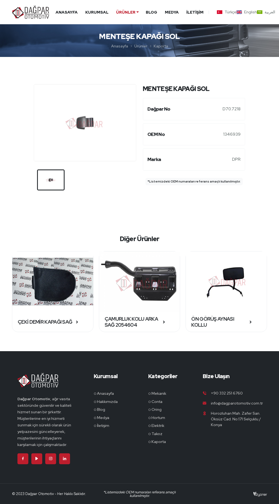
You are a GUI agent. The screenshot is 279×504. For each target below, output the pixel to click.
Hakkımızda (107, 401)
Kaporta (161, 46)
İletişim (195, 12)
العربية (267, 12)
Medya (172, 12)
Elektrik (157, 425)
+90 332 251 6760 (227, 393)
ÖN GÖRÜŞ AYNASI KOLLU (212, 322)
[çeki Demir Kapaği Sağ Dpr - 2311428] (52, 281)
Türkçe (228, 12)
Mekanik (158, 393)
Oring (156, 409)
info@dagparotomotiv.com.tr (237, 403)
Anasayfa (67, 12)
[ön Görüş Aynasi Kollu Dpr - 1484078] (226, 281)
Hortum (158, 417)
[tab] (51, 179)
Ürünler (125, 12)
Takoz (156, 433)
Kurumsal (96, 12)
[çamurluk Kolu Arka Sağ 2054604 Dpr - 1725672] (139, 281)
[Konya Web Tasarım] (260, 494)
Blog (151, 12)
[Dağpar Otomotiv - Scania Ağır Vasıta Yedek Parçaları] (37, 384)
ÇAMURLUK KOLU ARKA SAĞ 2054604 (131, 322)
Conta (156, 401)
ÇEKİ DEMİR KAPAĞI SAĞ (45, 322)
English (247, 12)
